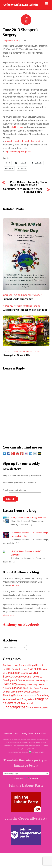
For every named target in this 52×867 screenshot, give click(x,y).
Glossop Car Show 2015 (16, 354)
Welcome (8, 734)
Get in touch (40, 734)
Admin (6, 665)
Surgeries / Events (10, 41)
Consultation (13, 672)
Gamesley (10, 684)
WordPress (18, 752)
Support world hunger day (18, 298)
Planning (8, 695)
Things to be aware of (31, 295)
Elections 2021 (30, 680)
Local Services (32, 691)
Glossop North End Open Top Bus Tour (25, 309)
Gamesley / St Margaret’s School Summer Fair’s (22, 190)
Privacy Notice (27, 734)
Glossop (7, 688)
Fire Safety (40, 680)
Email (5, 490)
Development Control (14, 680)
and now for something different (26, 665)
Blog (17, 734)
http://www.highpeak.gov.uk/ (18, 152)
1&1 (11, 745)
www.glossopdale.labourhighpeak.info (23, 141)
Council (24, 673)
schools (33, 695)
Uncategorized (15, 707)
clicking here (17, 127)
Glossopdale (20, 687)
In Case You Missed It (12, 306)
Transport (27, 703)
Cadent (25, 669)
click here (14, 585)
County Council (23, 676)
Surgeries (28, 699)
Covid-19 (37, 676)
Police (16, 695)
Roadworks (25, 696)
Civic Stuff (33, 669)
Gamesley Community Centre (30, 684)
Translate (34, 778)
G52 (47, 680)
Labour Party (17, 691)
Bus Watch (17, 669)
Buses (7, 669)
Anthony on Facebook (21, 624)
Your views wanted (38, 707)
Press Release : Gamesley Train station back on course (28, 183)
